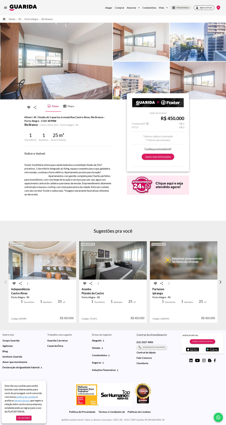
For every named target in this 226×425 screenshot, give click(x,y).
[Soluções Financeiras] (117, 370)
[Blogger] (210, 360)
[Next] (221, 61)
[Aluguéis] (103, 341)
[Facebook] (215, 360)
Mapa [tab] (70, 106)
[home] (23, 8)
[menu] (5, 7)
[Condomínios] (109, 355)
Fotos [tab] (55, 106)
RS (19, 18)
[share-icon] (35, 107)
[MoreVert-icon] (28, 283)
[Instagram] (204, 360)
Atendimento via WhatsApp (154, 347)
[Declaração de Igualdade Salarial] (41, 367)
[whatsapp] (218, 417)
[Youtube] (197, 360)
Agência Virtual (206, 8)
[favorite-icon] (29, 107)
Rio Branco (47, 18)
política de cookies (26, 396)
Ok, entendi (24, 418)
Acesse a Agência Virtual (202, 341)
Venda (12, 18)
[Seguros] (103, 363)
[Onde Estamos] (218, 8)
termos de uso (21, 400)
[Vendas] (102, 348)
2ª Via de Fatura (182, 8)
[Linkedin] (191, 360)
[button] (133, 8)
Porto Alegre (31, 18)
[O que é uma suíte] (147, 123)
